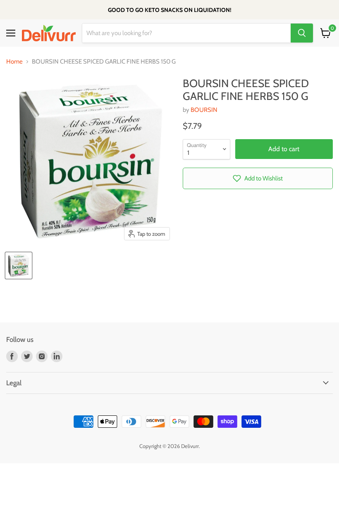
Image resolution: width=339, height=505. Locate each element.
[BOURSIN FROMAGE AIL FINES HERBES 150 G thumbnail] (18, 265)
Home (14, 61)
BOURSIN (204, 110)
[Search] (302, 33)
